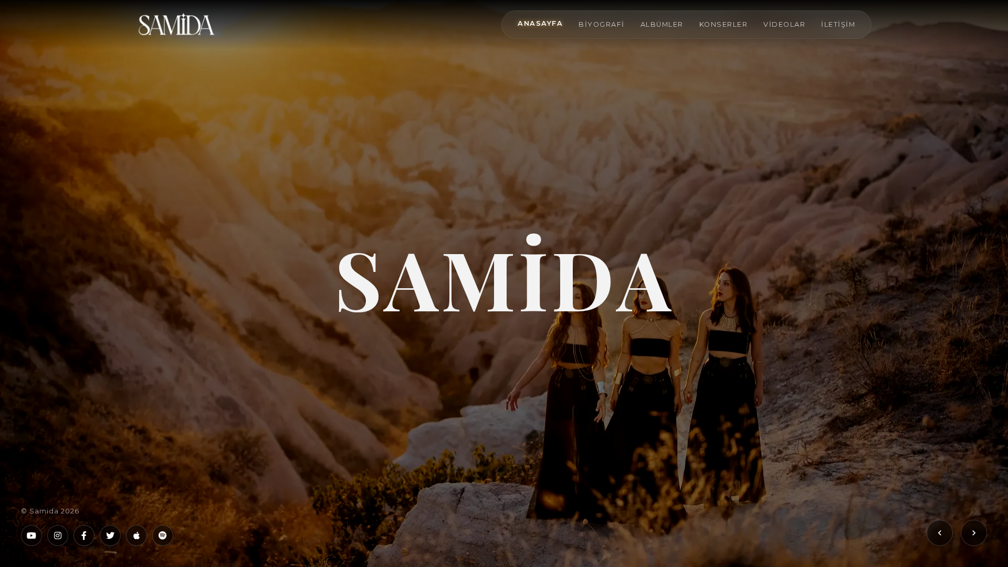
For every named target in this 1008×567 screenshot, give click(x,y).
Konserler (723, 24)
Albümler (662, 24)
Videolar (784, 24)
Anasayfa (540, 23)
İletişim (838, 24)
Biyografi (602, 24)
